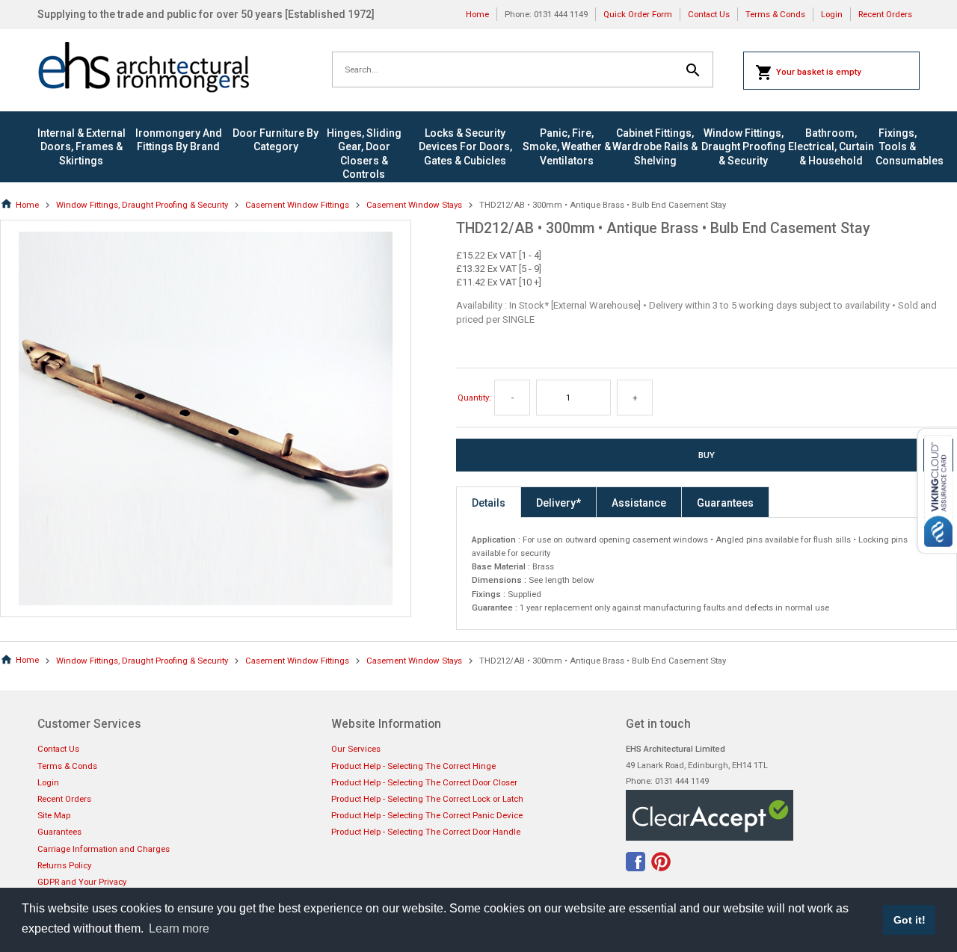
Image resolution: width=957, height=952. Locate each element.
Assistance (639, 503)
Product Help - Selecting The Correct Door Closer (424, 782)
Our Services (356, 749)
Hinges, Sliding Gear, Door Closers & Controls (364, 153)
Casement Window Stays (414, 205)
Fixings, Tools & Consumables (898, 146)
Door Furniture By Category (276, 139)
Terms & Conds (775, 14)
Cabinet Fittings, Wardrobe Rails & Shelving (655, 146)
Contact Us (709, 14)
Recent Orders (885, 14)
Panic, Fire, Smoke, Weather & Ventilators (567, 146)
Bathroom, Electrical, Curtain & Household (831, 146)
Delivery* (558, 503)
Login (832, 14)
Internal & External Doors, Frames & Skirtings (81, 146)
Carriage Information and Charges (103, 849)
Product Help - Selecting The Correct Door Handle (425, 831)
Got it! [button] (909, 920)
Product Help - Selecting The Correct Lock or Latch (427, 799)
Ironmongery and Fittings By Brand (178, 139)
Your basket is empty (818, 72)
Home (477, 14)
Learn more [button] (179, 928)
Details (488, 503)
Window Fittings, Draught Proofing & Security (743, 146)
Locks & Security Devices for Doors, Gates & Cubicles (465, 146)
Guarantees (725, 503)
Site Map (53, 815)
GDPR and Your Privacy (81, 882)
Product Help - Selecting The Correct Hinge (413, 766)
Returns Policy (64, 865)
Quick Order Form (637, 14)
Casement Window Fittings (297, 205)
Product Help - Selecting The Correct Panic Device (427, 815)
